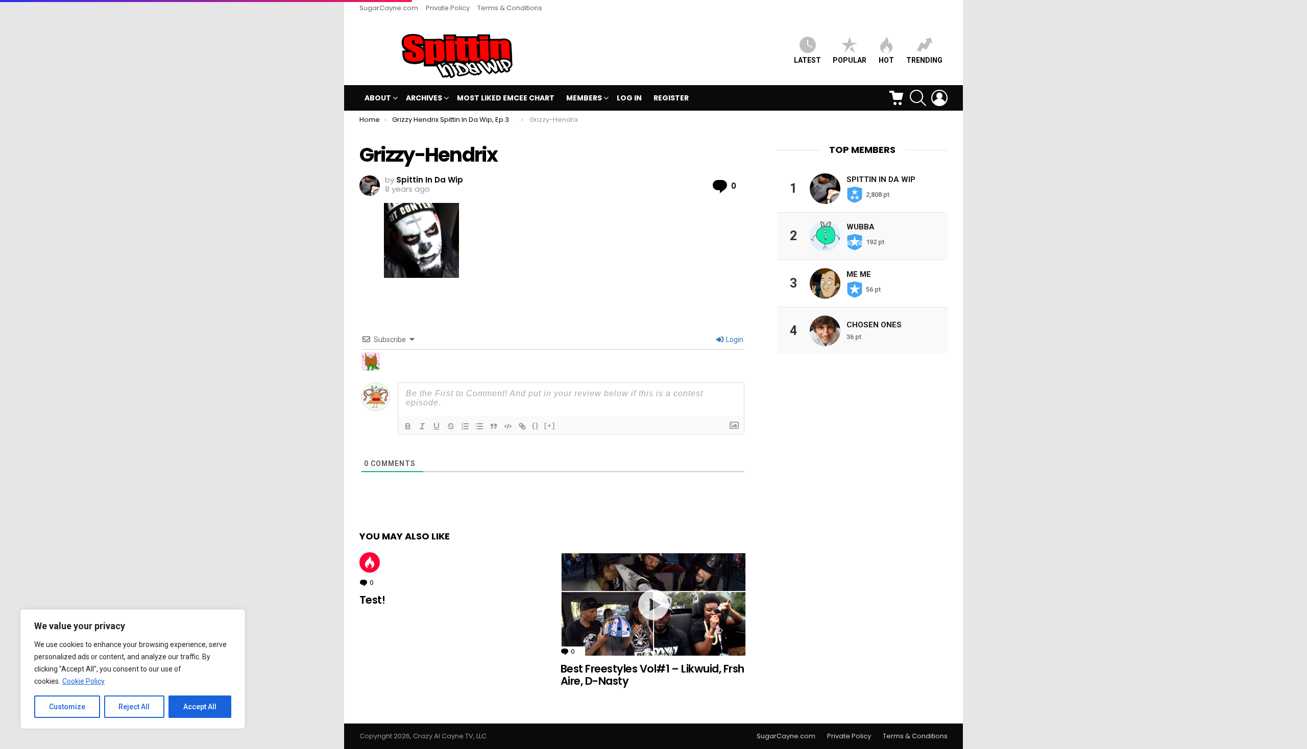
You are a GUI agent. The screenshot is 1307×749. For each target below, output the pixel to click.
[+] (549, 425)
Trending (924, 60)
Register (671, 98)
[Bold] (408, 426)
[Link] (522, 426)
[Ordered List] (465, 426)
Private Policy (448, 8)
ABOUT (378, 98)
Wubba (860, 226)
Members (584, 98)
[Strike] (451, 426)
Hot (369, 562)
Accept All (199, 707)
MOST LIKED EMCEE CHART (505, 98)
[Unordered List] (479, 426)
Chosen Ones (874, 324)
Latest (807, 60)
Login (733, 339)
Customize (67, 707)
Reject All (134, 707)
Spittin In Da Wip (880, 179)
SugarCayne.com (388, 8)
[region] (132, 669)
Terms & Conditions (509, 8)
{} (535, 425)
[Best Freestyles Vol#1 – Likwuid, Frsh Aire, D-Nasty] (653, 604)
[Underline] (436, 426)
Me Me (858, 274)
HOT (886, 60)
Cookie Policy (83, 681)
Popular (849, 60)
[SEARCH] (918, 98)
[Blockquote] (494, 426)
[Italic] (422, 426)
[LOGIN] (939, 98)
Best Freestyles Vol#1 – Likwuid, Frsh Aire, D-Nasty (652, 674)
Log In (629, 98)
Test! (372, 599)
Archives (424, 98)
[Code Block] (508, 426)
